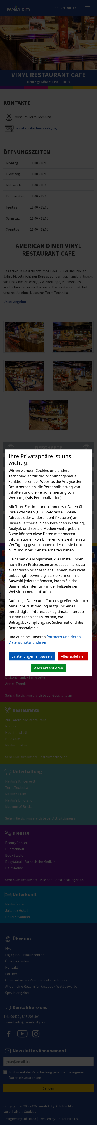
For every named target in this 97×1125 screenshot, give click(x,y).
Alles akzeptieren (48, 668)
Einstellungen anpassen (31, 656)
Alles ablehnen (73, 656)
